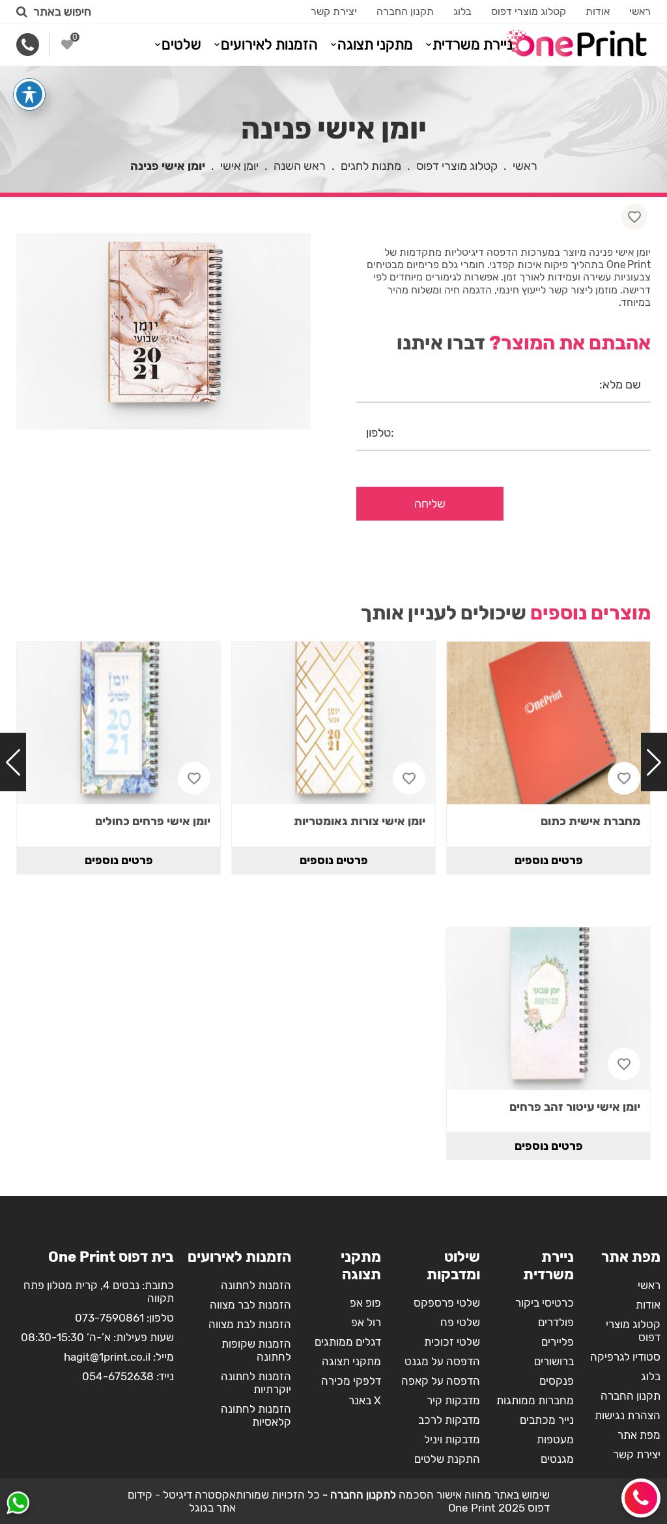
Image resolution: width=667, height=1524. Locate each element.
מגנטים (557, 1458)
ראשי (640, 11)
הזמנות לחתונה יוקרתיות (256, 1383)
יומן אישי (239, 166)
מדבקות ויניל (452, 1439)
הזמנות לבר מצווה (250, 1304)
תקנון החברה (405, 11)
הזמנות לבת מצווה (249, 1324)
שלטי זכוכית (452, 1341)
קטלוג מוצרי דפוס (528, 11)
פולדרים (556, 1322)
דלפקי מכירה (351, 1380)
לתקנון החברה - (358, 1494)
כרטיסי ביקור (544, 1302)
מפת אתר (638, 1434)
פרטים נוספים (549, 860)
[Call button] (640, 1497)
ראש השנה (300, 166)
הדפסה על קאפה (440, 1380)
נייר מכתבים (547, 1419)
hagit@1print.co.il (107, 1356)
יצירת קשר (334, 11)
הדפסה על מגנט (442, 1361)
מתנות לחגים (371, 166)
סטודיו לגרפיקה (625, 1356)
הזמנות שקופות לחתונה (256, 1350)
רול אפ (366, 1322)
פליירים (557, 1341)
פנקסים (556, 1380)
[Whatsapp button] (18, 1504)
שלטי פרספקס (447, 1302)
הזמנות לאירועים (269, 44)
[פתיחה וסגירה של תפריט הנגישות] (29, 94)
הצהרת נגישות (627, 1415)
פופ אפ (365, 1302)
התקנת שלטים (447, 1458)
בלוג (462, 11)
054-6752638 (118, 1376)
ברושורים (554, 1361)
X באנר (364, 1400)
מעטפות (555, 1439)
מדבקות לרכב (449, 1419)
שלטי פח (460, 1322)
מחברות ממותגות (535, 1400)
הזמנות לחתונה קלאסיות (256, 1415)
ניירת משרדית (473, 44)
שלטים (181, 44)
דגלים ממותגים (348, 1341)
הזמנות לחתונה (256, 1285)
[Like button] (634, 217)
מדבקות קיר (453, 1400)
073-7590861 (109, 1317)
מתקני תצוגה (375, 44)
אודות (598, 11)
